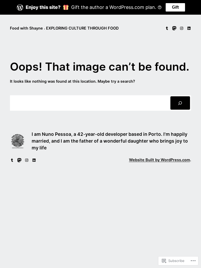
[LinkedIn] (189, 28)
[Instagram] (182, 28)
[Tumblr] (167, 28)
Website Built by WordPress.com (159, 160)
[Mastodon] (174, 28)
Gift (175, 7)
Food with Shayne (26, 28)
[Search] (180, 103)
